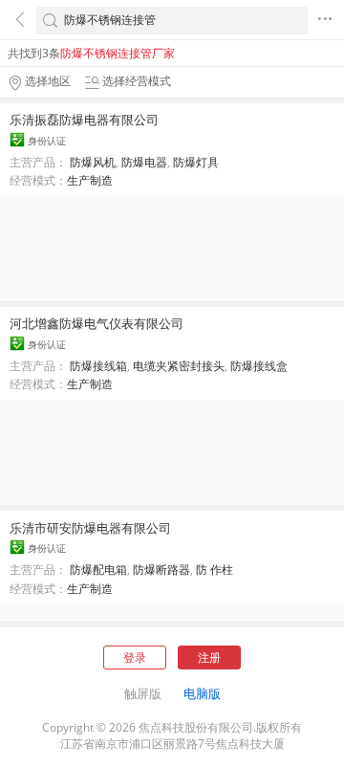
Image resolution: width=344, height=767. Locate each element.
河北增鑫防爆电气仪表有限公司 (96, 323)
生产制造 (90, 180)
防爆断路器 (161, 569)
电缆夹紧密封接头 (179, 366)
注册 (209, 657)
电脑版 (202, 693)
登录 (134, 657)
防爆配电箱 (98, 569)
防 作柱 (214, 569)
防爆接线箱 (98, 366)
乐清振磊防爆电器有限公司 (84, 119)
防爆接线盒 (259, 366)
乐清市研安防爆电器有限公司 (90, 528)
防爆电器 (144, 162)
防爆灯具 (196, 162)
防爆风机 (93, 162)
